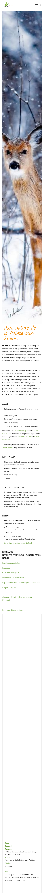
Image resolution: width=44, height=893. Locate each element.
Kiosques (6, 568)
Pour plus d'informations (12, 610)
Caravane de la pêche (11, 573)
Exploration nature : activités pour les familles (21, 583)
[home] (8, 5)
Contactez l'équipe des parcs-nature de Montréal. (18, 598)
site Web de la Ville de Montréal (22, 879)
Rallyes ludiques (9, 588)
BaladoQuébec (25, 437)
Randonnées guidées (11, 563)
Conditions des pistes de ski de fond (18, 543)
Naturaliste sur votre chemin (14, 578)
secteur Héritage (21, 431)
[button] (35, 5)
